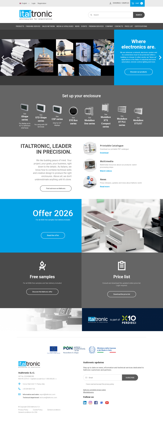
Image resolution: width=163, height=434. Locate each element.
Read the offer (53, 235)
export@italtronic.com (47, 394)
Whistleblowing (88, 392)
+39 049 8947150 (29, 389)
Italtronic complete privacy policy (94, 390)
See (24, 117)
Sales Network (48, 26)
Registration (42, 3)
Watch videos (106, 171)
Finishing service (33, 26)
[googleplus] (101, 402)
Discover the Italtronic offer (42, 292)
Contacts (119, 26)
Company (109, 26)
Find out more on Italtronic (55, 188)
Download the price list (121, 294)
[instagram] (90, 402)
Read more (105, 186)
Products (20, 26)
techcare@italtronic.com (48, 397)
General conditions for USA (27, 412)
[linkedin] (84, 402)
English (24, 3)
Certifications (141, 26)
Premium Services (96, 26)
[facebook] (96, 402)
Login (33, 3)
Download (104, 153)
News (77, 26)
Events (84, 26)
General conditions (53, 410)
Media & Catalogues (65, 26)
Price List (129, 26)
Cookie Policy (37, 410)
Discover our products (138, 72)
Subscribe (130, 377)
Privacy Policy (23, 410)
